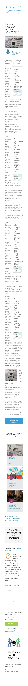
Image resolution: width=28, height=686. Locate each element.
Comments (14, 54)
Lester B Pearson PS (12, 460)
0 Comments (15, 520)
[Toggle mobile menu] (22, 14)
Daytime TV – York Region (14, 508)
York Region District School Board (16, 52)
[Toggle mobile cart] (18, 14)
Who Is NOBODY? (10, 516)
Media (10, 518)
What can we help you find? (14, 655)
